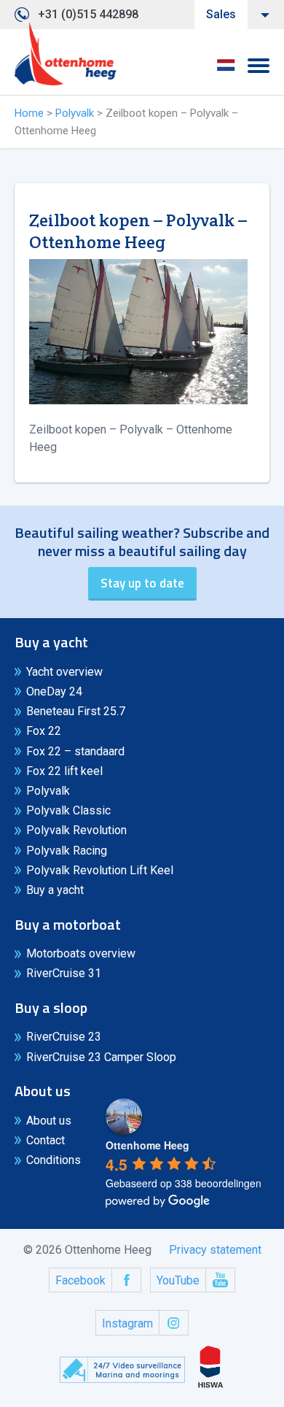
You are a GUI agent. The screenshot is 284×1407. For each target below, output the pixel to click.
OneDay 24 (54, 691)
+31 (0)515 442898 (88, 14)
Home (29, 113)
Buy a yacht (55, 890)
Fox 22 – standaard (75, 751)
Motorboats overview (80, 953)
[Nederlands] (225, 70)
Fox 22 (43, 731)
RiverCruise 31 (63, 973)
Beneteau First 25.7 (75, 711)
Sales (221, 14)
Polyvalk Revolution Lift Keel (99, 870)
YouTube (178, 1280)
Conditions (53, 1160)
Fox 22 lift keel (64, 771)
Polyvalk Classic (68, 810)
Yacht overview (64, 672)
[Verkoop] (66, 54)
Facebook (80, 1280)
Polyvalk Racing (66, 850)
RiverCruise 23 (63, 1037)
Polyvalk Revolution (76, 830)
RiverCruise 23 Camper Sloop (101, 1057)
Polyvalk (74, 113)
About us (48, 1120)
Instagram (127, 1323)
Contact (45, 1140)
